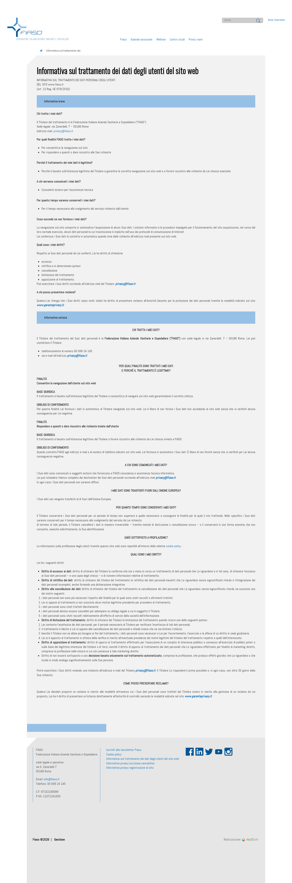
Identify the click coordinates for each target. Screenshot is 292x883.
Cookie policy (113, 754)
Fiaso (123, 39)
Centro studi (177, 39)
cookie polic (173, 546)
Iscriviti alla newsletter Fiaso (123, 750)
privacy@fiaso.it (63, 131)
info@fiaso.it (52, 779)
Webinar (161, 39)
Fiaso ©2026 (41, 839)
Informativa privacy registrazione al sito (130, 768)
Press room (196, 39)
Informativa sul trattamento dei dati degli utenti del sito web (142, 759)
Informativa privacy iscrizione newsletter (130, 763)
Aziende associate (141, 39)
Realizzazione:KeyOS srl (240, 840)
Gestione (59, 839)
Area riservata (276, 20)
